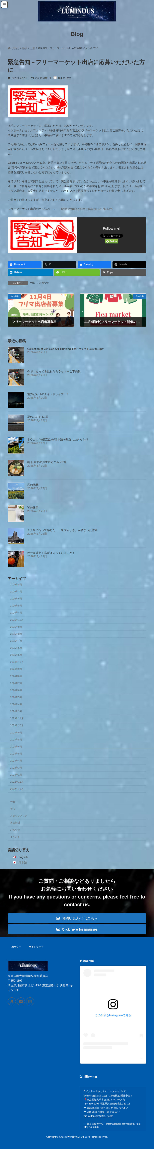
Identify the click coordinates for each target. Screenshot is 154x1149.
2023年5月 (16, 753)
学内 (12, 808)
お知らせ (15, 829)
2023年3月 (16, 767)
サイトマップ (36, 946)
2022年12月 (16, 781)
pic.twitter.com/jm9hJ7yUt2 (98, 1116)
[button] (77, 918)
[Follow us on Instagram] (30, 1001)
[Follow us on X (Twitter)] (12, 1001)
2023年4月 (16, 760)
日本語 (22, 862)
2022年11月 (16, 789)
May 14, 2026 (91, 1127)
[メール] (21, 1001)
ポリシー (16, 946)
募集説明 (15, 822)
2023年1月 (16, 774)
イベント (15, 836)
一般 (12, 801)
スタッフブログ (18, 815)
